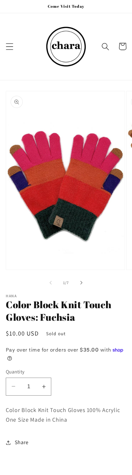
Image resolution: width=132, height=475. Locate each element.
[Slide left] (51, 283)
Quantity (15, 371)
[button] (9, 46)
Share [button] (22, 442)
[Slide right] (81, 283)
